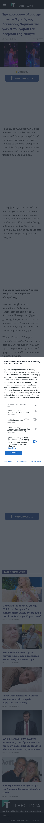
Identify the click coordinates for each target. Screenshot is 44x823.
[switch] (35, 411)
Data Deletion (8, 461)
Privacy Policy (36, 461)
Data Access (22, 461)
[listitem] (22, 405)
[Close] (39, 362)
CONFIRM (13, 452)
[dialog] (22, 411)
